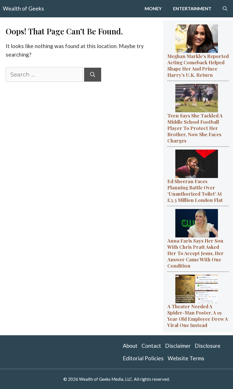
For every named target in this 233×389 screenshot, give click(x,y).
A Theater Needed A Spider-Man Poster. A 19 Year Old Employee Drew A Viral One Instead (197, 315)
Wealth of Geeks (23, 8)
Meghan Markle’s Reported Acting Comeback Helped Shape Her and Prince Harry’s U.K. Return (198, 65)
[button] (225, 8)
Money (153, 8)
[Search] (92, 75)
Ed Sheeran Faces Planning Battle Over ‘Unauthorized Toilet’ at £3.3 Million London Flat (195, 190)
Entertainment (192, 8)
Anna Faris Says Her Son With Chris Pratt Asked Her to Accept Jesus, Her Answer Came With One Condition (195, 253)
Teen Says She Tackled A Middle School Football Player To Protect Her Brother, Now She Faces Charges (194, 128)
